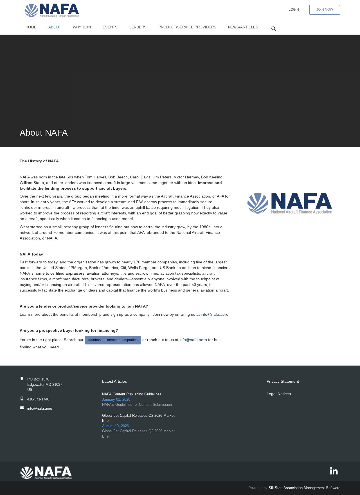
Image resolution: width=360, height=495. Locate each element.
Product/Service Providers (187, 27)
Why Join (82, 27)
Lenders (138, 27)
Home (31, 27)
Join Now (324, 10)
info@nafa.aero (214, 314)
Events (110, 27)
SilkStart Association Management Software (304, 488)
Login (294, 10)
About (54, 27)
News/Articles (243, 27)
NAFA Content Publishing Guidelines (131, 394)
